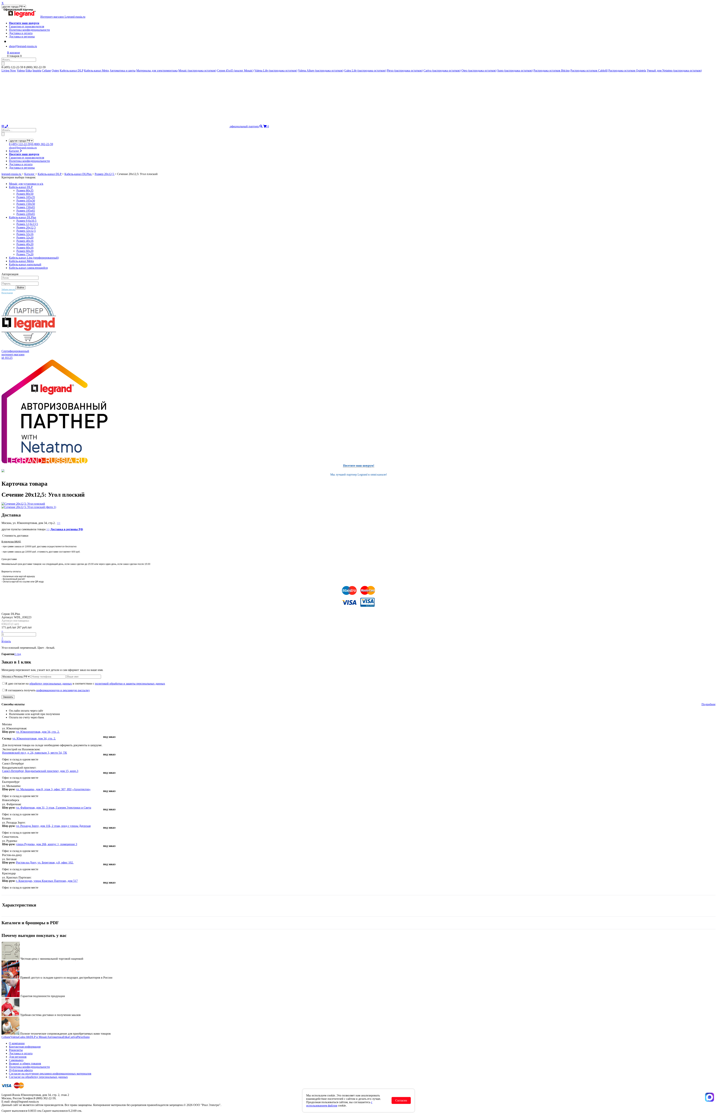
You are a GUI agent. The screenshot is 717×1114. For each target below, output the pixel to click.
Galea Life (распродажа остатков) (365, 70)
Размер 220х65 (25, 214)
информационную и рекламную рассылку (63, 690)
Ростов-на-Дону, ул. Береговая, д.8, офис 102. (45, 862)
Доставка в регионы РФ (66, 529)
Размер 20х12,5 (26, 227)
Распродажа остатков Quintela (627, 70)
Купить (6, 641)
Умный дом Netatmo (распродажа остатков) (674, 70)
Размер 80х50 (24, 193)
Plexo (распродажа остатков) (405, 70)
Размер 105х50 (25, 200)
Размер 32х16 (24, 234)
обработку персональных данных (50, 683)
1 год (17, 654)
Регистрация (7, 293)
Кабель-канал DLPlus (22, 217)
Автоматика (55, 1037)
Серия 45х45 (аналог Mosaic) (235, 70)
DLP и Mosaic (38, 1037)
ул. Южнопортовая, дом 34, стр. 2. (38, 731)
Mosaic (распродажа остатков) (197, 70)
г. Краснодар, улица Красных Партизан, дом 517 (47, 880)
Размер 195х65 (25, 210)
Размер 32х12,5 (26, 230)
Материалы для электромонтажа (157, 70)
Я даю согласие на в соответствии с (85, 683)
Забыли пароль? (8, 289)
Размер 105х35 (25, 197)
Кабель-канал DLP (71, 70)
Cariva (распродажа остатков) (442, 70)
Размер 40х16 (24, 240)
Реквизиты (16, 1050)
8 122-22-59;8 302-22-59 (31, 144)
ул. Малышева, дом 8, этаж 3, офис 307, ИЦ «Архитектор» (53, 789)
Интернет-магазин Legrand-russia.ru (62, 16)
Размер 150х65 (25, 207)
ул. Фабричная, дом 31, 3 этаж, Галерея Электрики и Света (53, 807)
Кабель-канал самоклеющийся (28, 267)
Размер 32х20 (24, 237)
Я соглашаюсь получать (47, 690)
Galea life (24, 1037)
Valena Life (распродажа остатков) (275, 70)
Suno (86, 1037)
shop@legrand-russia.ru (23, 46)
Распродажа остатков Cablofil (589, 70)
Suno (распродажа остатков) (515, 70)
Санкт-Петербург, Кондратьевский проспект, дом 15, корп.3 (40, 771)
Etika (29, 70)
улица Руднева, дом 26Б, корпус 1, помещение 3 (46, 844)
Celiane (46, 70)
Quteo (55, 70)
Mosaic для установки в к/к (26, 183)
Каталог (14, 150)
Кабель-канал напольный (25, 264)
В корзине (13, 52)
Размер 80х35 (24, 190)
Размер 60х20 (24, 251)
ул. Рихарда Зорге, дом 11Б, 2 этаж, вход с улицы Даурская (53, 825)
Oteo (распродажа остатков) (478, 70)
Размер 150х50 (25, 203)
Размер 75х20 (24, 254)
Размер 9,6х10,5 (26, 220)
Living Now (8, 70)
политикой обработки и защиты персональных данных (130, 683)
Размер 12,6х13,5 (27, 224)
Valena (21, 70)
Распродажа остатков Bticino (551, 70)
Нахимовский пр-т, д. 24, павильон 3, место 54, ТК (34, 752)
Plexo (80, 1037)
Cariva (73, 1037)
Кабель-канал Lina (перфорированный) (34, 257)
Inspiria (36, 70)
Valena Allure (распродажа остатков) (320, 70)
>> (58, 522)
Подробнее (709, 704)
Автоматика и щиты (123, 70)
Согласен (401, 1100)
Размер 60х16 (24, 247)
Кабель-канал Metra (96, 70)
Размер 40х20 (24, 244)
